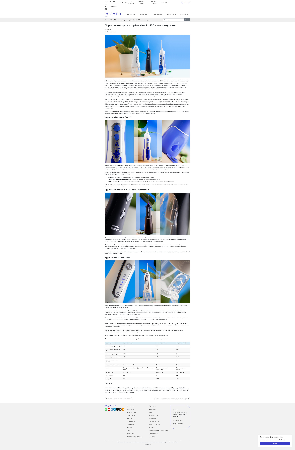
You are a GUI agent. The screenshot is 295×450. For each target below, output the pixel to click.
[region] (275, 440)
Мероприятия (131, 406)
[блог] (113, 14)
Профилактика (144, 14)
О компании (131, 2)
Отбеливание (157, 14)
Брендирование (153, 433)
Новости (129, 427)
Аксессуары (184, 14)
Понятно (275, 443)
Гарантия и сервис (154, 2)
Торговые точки (153, 415)
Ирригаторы (131, 14)
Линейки (129, 418)
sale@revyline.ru (177, 420)
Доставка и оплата (141, 2)
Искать (187, 20)
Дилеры (151, 412)
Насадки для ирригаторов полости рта (119, 399)
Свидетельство (147, 444)
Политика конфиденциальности (158, 430)
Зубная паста (131, 421)
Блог (128, 430)
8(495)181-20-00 (178, 424)
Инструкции (130, 433)
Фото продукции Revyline (134, 436)
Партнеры (164, 2)
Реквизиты (152, 436)
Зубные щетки (171, 14)
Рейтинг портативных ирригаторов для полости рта (171, 399)
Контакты (123, 2)
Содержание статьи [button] (112, 31)
